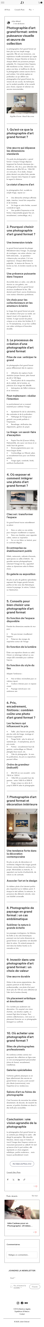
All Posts (7, 10)
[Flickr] (26, 1303)
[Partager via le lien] (24, 1179)
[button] (40, 2)
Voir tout (34, 1196)
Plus (30, 10)
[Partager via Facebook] (8, 1179)
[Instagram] (18, 1303)
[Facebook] (22, 1303)
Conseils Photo (19, 10)
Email (12, 1278)
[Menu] (2, 2)
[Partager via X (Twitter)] (13, 1179)
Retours (26, 1311)
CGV (15, 1309)
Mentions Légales (25, 1309)
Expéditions (18, 1311)
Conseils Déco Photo (14, 1172)
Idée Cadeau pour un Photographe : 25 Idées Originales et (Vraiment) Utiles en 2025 (19, 1224)
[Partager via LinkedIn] (19, 1179)
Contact (22, 1314)
